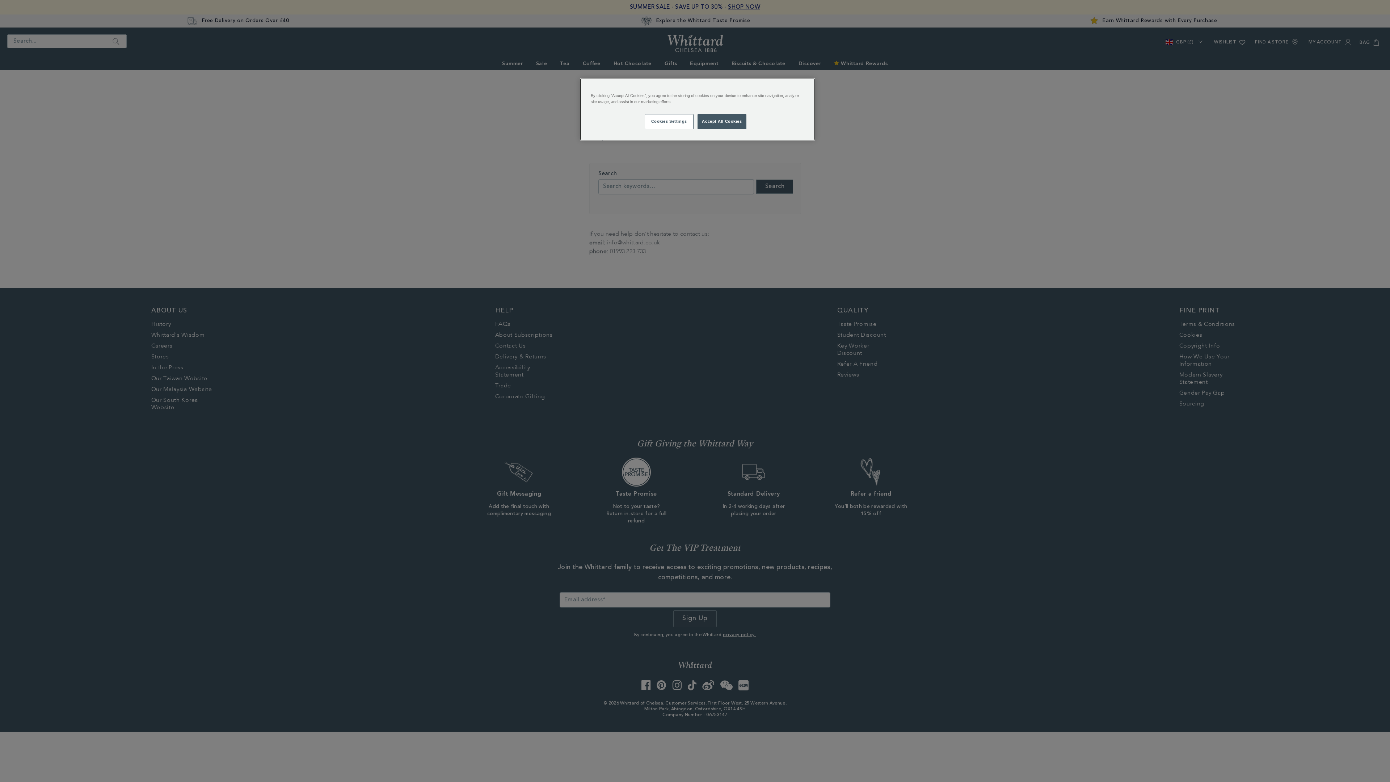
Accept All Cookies (722, 121)
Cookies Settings (669, 121)
